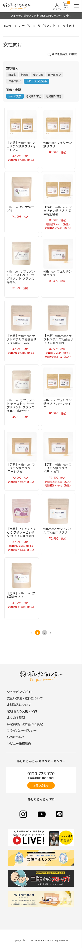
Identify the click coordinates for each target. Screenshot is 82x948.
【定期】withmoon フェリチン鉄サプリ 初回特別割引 (57, 210)
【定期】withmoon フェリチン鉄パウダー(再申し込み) (21, 467)
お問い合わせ (41, 785)
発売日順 (38, 74)
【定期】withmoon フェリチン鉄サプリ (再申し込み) (21, 146)
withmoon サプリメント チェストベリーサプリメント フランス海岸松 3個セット (21, 405)
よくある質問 (16, 717)
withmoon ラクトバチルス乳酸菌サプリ (57, 530)
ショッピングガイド (20, 692)
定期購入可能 (54, 96)
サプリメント (47, 25)
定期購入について (19, 704)
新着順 (24, 74)
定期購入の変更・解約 (22, 711)
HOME (8, 25)
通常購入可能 (33, 96)
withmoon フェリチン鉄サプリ (57, 144)
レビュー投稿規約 (19, 743)
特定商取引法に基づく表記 (25, 724)
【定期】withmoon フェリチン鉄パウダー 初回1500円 (57, 467)
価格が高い (14, 81)
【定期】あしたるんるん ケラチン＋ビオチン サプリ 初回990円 (21, 532)
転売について (16, 737)
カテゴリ (25, 25)
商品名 (12, 74)
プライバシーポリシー (22, 730)
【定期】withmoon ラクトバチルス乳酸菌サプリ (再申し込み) (21, 339)
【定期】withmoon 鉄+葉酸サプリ (21, 595)
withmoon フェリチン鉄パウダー (57, 273)
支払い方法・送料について (25, 698)
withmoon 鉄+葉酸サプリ (20, 208)
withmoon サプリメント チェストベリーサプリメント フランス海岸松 (21, 276)
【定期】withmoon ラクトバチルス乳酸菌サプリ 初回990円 (58, 339)
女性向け (68, 25)
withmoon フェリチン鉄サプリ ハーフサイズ (57, 403)
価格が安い (54, 74)
